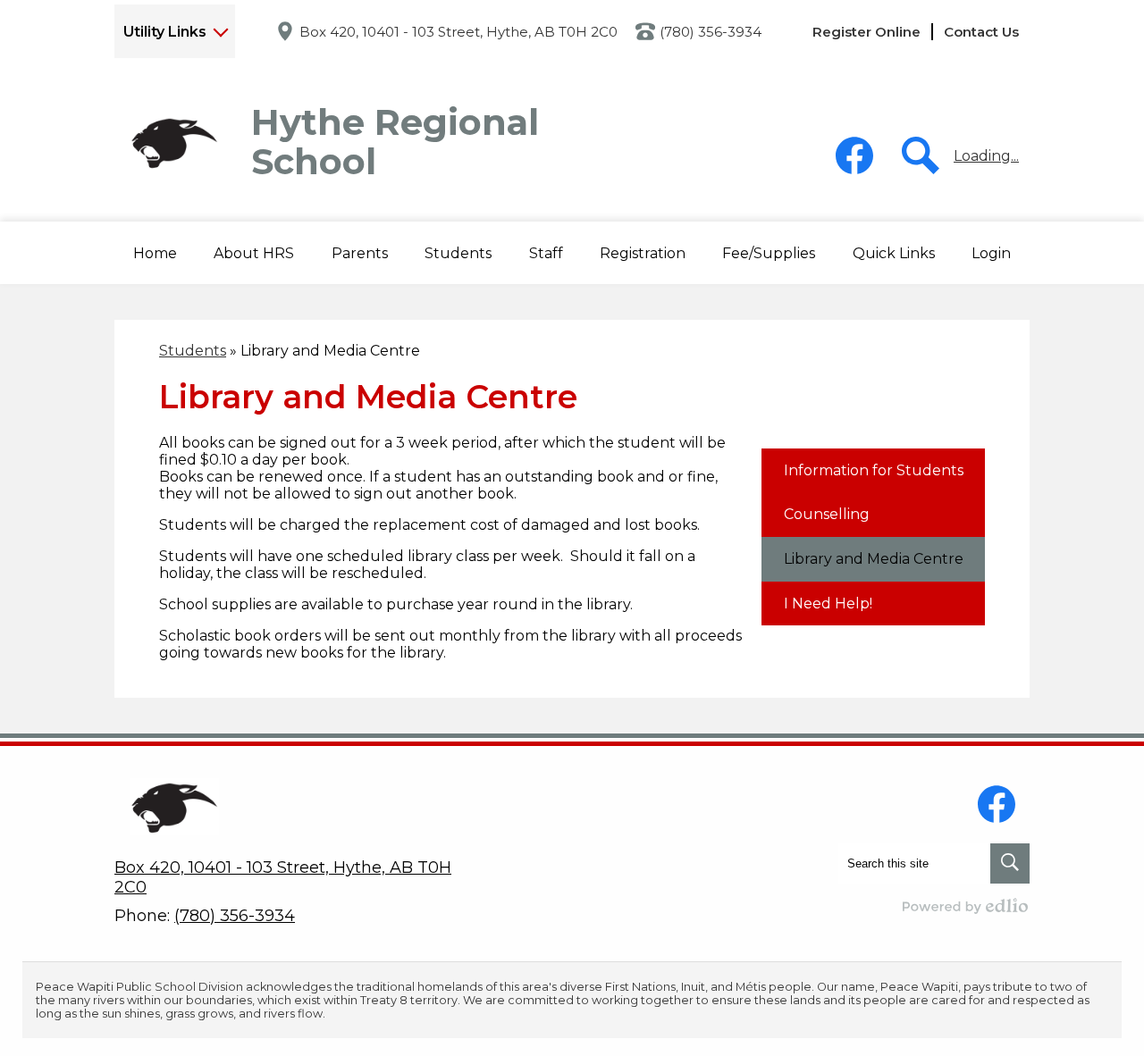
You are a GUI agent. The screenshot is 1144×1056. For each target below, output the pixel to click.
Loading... (986, 155)
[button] (254, 253)
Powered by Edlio (966, 906)
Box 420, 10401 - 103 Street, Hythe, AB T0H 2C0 (458, 31)
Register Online (866, 31)
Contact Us (981, 31)
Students (192, 350)
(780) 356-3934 (710, 31)
